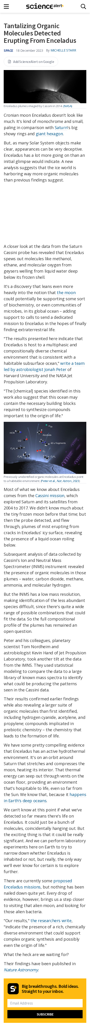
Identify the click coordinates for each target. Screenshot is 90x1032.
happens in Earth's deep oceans (45, 797)
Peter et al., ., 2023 (60, 481)
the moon (66, 292)
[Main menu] (8, 6)
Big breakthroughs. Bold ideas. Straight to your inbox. (50, 989)
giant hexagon (49, 133)
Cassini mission (49, 495)
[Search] (83, 6)
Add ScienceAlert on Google (33, 61)
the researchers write (51, 920)
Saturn (61, 127)
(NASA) (67, 106)
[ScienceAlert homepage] (45, 6)
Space (8, 50)
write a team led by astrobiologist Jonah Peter (44, 366)
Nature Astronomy (21, 969)
